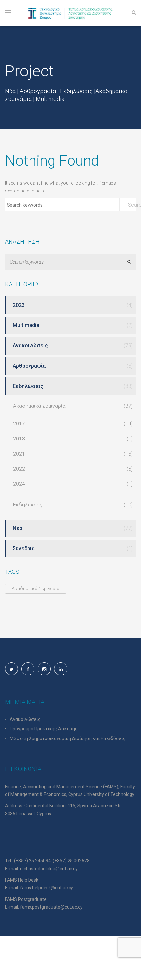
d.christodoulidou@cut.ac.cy (49, 868)
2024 (19, 484)
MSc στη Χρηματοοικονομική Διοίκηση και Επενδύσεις (68, 738)
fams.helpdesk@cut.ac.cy (46, 887)
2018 (19, 439)
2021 (19, 454)
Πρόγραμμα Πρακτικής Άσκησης (44, 728)
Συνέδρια (24, 548)
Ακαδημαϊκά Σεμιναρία (39, 406)
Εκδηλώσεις (28, 386)
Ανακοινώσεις (30, 345)
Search (132, 205)
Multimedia (26, 325)
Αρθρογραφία (29, 366)
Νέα (17, 528)
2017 (19, 424)
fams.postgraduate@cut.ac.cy (51, 907)
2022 (19, 469)
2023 (19, 305)
